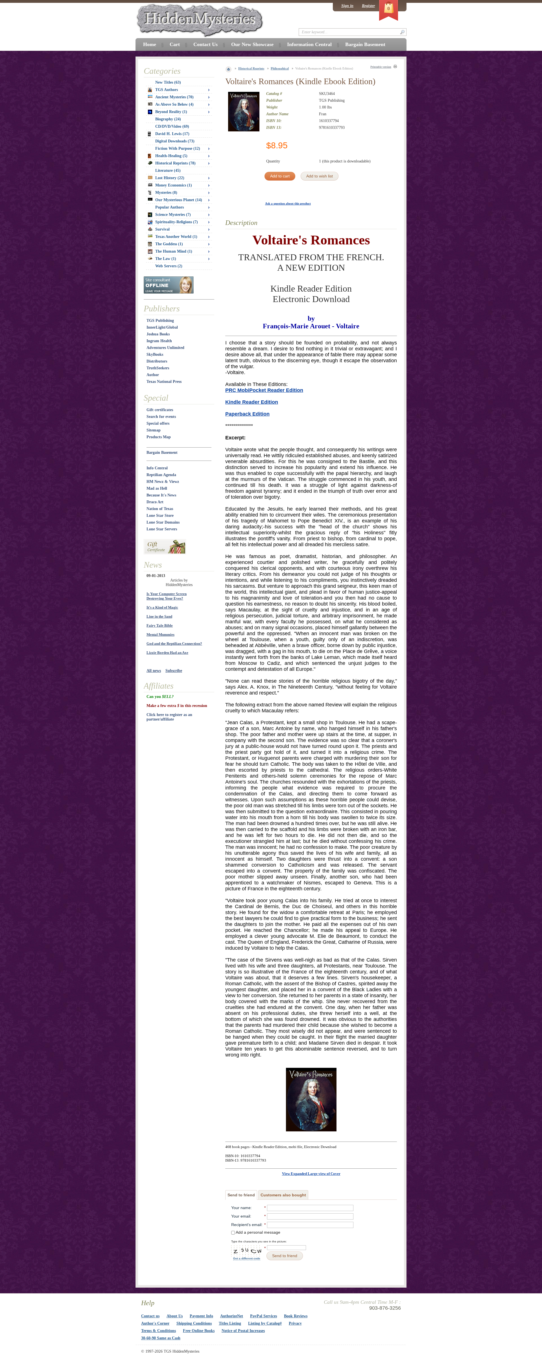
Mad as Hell (157, 488)
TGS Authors (166, 90)
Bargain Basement (162, 452)
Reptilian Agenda (161, 475)
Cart (175, 44)
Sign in (347, 6)
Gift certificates (160, 410)
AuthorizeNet (231, 1316)
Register (368, 6)
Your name (241, 1207)
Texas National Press (164, 381)
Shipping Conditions (194, 1323)
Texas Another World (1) (176, 237)
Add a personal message (257, 1232)
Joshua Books (158, 334)
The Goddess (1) (169, 244)
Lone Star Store (160, 515)
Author (153, 375)
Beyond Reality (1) (171, 112)
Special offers (158, 423)
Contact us (150, 1316)
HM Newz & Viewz (163, 482)
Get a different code (246, 1258)
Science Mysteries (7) (173, 214)
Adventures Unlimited (165, 348)
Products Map (159, 437)
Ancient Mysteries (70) (174, 97)
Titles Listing (230, 1323)
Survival (162, 229)
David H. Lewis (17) (172, 134)
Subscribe (173, 671)
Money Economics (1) (173, 185)
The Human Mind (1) (173, 251)
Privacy (295, 1323)
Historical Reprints (251, 68)
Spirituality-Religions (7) (176, 222)
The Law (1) (165, 259)
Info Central (157, 468)
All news (154, 671)
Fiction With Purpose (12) (177, 148)
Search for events (161, 417)
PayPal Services (263, 1316)
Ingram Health (159, 341)
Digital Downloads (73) (174, 141)
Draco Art (155, 502)
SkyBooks (155, 354)
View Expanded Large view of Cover (311, 1174)
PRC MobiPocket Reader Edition (264, 390)
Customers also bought (283, 1195)
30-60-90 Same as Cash (160, 1338)
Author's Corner (155, 1323)
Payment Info (201, 1316)
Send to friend (241, 1195)
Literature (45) (168, 170)
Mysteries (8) (166, 192)
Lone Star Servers (162, 529)
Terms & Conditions (158, 1331)
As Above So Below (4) (174, 104)
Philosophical (280, 68)
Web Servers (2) (168, 266)
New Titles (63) (168, 82)
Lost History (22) (169, 178)
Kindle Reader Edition (251, 402)
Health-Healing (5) (171, 156)
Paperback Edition (247, 414)
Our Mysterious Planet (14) (178, 200)
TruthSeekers (158, 368)
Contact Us (205, 44)
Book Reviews (295, 1316)
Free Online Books (199, 1331)
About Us (175, 1316)
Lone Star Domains (163, 522)
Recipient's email (246, 1224)
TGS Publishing (160, 320)
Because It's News (161, 495)
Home (149, 44)
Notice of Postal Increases (243, 1331)
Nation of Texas (160, 509)
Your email (240, 1216)
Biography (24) (168, 119)
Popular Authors (169, 207)
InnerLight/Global (162, 327)
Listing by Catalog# (265, 1323)
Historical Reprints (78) (175, 163)
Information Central (309, 44)
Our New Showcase (252, 44)
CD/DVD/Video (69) (172, 126)
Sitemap (154, 430)
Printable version (380, 66)
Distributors (157, 361)
